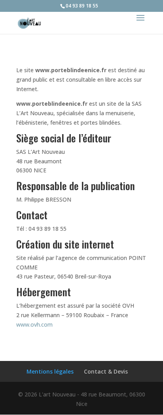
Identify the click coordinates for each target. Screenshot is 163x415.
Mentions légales (50, 371)
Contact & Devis (106, 371)
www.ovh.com (34, 324)
